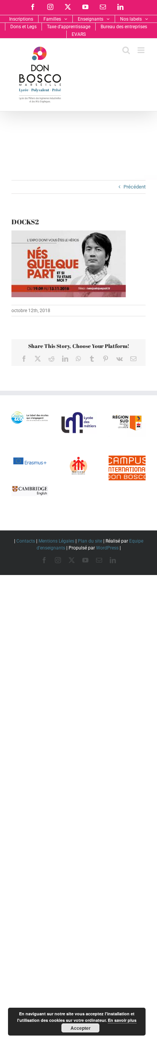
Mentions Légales (56, 541)
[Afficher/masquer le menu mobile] (142, 50)
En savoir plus (122, 1020)
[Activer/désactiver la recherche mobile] (126, 50)
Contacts (25, 541)
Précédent (134, 187)
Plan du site (90, 541)
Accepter (80, 1027)
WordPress (107, 548)
